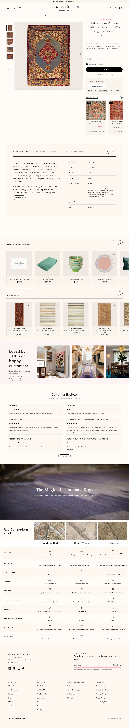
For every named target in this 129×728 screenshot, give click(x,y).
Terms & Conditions (102, 690)
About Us (11, 686)
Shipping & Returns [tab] (39, 152)
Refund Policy (100, 698)
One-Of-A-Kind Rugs (16, 15)
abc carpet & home (104, 19)
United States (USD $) (18, 718)
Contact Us (70, 686)
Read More (64, 456)
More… (88, 52)
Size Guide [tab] (52, 152)
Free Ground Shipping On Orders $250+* (64, 1)
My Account (70, 694)
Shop (7, 15)
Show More (19, 197)
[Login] (116, 8)
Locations (11, 706)
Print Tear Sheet (77, 152)
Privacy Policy (100, 686)
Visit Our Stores (13, 662)
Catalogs (40, 710)
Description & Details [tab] (21, 152)
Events (39, 706)
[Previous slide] (9, 23)
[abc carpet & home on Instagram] (19, 668)
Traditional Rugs (28, 15)
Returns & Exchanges (73, 690)
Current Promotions (43, 702)
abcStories (40, 698)
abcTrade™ (41, 690)
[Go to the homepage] (64, 10)
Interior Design (42, 686)
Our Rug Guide (42, 694)
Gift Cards (70, 698)
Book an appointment (98, 86)
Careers (10, 694)
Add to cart (104, 70)
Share (112, 152)
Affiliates (11, 702)
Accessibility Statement (103, 702)
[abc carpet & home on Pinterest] (14, 668)
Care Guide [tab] (64, 152)
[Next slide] (9, 69)
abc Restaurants (13, 690)
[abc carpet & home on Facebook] (9, 668)
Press (9, 698)
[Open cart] (121, 8)
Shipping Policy (101, 694)
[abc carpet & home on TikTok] (23, 668)
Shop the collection (92, 97)
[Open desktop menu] (7, 8)
